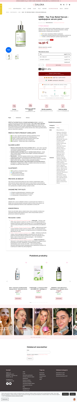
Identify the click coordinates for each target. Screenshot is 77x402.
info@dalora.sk (9, 379)
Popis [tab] (9, 117)
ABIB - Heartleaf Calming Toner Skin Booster (21, 227)
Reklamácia (25, 378)
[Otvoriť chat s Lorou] (74, 399)
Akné (58, 125)
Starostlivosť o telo (60, 374)
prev (7, 281)
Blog (24, 386)
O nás (24, 373)
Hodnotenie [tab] (18, 117)
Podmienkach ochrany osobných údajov (14, 395)
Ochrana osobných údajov (28, 376)
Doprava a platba (26, 380)
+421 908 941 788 (10, 381)
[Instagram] (10, 383)
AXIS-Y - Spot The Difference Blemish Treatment (22, 239)
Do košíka (59, 65)
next (70, 281)
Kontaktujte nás (26, 388)
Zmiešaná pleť (42, 376)
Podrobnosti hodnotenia (58, 22)
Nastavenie (5, 399)
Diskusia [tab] (28, 117)
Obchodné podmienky (28, 375)
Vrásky (40, 377)
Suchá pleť (41, 372)
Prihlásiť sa (30, 358)
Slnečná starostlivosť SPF (62, 376)
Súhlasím (73, 394)
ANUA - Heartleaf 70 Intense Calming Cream (21, 232)
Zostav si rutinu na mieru (54, 74)
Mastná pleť (42, 374)
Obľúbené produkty (27, 381)
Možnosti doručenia (43, 48)
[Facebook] (7, 383)
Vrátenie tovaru (26, 390)
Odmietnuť (65, 394)
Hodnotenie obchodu (27, 385)
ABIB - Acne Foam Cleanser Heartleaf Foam (20, 220)
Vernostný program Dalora (29, 383)
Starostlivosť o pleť (60, 372)
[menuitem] (10, 8)
